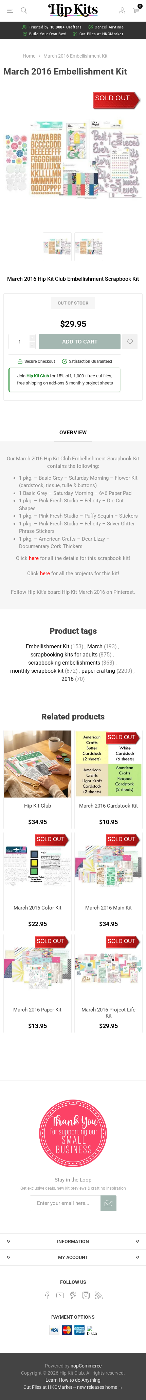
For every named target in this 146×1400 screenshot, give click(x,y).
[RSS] (98, 1295)
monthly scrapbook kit (36, 671)
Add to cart (79, 341)
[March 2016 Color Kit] (37, 866)
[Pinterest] (73, 1295)
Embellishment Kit (47, 646)
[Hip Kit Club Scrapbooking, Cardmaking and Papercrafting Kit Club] (37, 764)
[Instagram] (85, 1295)
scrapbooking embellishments (64, 663)
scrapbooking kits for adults (64, 654)
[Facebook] (47, 1295)
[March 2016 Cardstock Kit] (108, 764)
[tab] (73, 432)
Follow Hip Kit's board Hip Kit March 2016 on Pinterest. (73, 592)
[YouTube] (60, 1295)
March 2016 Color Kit (37, 908)
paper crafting (98, 671)
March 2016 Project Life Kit (108, 1013)
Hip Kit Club (37, 806)
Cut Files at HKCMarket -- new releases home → (73, 1387)
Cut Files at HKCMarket (101, 34)
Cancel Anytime (109, 27)
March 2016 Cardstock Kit (108, 806)
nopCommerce (86, 1365)
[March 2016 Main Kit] (108, 866)
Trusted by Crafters (55, 27)
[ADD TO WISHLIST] (130, 341)
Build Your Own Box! (48, 34)
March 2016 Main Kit (108, 908)
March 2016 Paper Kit (37, 1010)
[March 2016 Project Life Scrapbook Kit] (108, 968)
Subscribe (108, 1203)
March (95, 646)
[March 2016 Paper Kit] (37, 968)
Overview (73, 433)
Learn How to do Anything (73, 1380)
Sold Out (112, 98)
